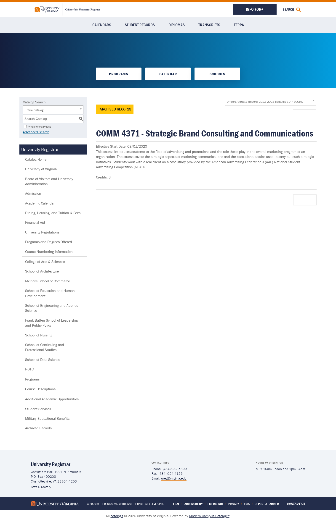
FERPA (239, 24)
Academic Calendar (40, 203)
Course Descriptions (40, 389)
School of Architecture (42, 271)
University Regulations (42, 232)
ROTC (29, 369)
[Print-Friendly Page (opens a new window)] (300, 115)
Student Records (140, 24)
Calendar (168, 73)
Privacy (233, 504)
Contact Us (296, 503)
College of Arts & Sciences (45, 261)
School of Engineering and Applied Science (51, 308)
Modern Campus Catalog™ (209, 516)
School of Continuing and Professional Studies (44, 347)
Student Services (38, 409)
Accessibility (193, 504)
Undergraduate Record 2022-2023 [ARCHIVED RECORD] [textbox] (265, 102)
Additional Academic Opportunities (52, 399)
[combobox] (270, 101)
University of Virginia (41, 169)
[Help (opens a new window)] (310, 115)
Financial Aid (35, 222)
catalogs (117, 516)
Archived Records (38, 428)
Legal (175, 504)
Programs (118, 73)
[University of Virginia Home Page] (55, 503)
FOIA (247, 504)
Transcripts (209, 24)
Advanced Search (36, 132)
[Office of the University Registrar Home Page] (67, 9)
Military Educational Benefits (47, 418)
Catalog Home (35, 159)
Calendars (101, 24)
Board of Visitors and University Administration (49, 181)
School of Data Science (42, 359)
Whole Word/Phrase (39, 126)
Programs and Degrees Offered (48, 241)
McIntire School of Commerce (47, 281)
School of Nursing (38, 335)
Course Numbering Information (49, 251)
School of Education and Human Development (50, 293)
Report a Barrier (267, 504)
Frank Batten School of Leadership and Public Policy (51, 323)
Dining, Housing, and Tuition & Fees (52, 212)
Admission (33, 193)
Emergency (215, 504)
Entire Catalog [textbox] (34, 110)
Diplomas (176, 24)
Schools (217, 73)
